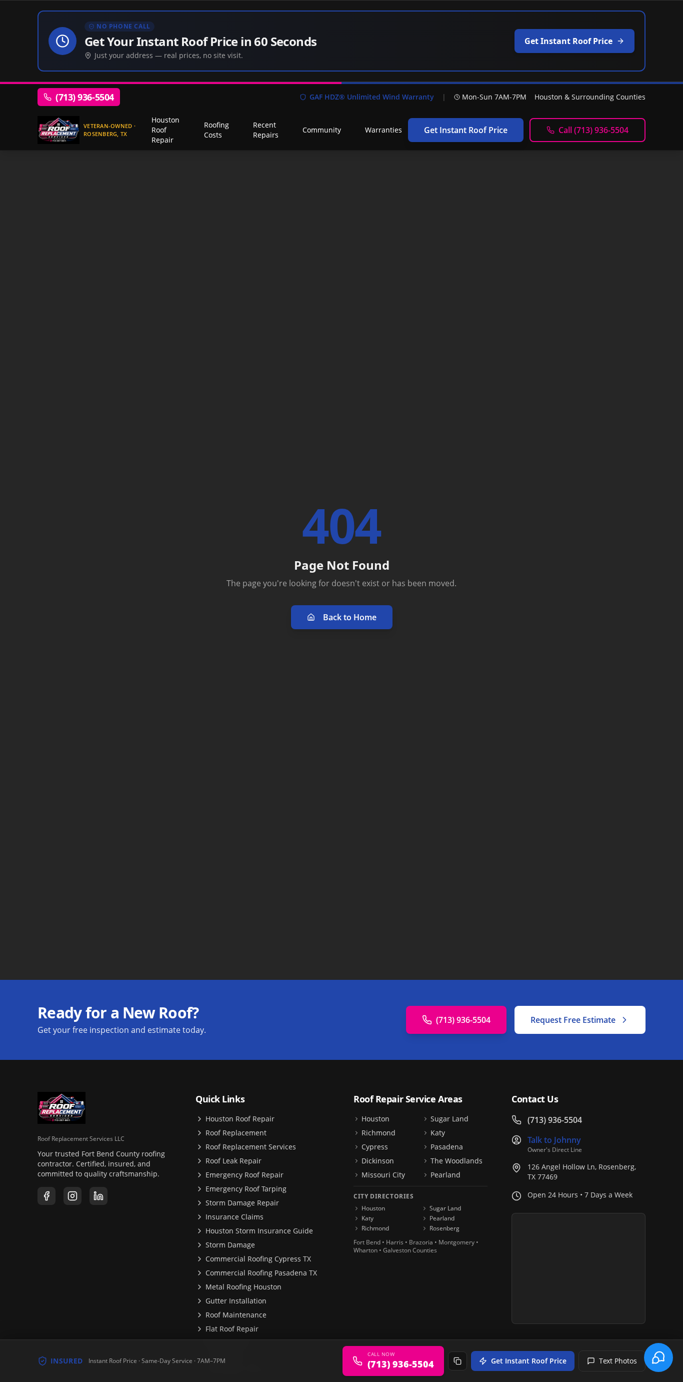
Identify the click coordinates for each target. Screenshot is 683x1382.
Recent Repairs (265, 130)
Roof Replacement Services (251, 1146)
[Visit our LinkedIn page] (99, 1196)
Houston (376, 1118)
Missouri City (383, 1174)
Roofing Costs (216, 130)
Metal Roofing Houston (244, 1286)
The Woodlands (456, 1160)
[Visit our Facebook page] (47, 1196)
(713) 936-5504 (463, 1019)
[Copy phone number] (457, 1360)
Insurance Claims (235, 1216)
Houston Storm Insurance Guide (259, 1230)
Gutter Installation (236, 1300)
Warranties (383, 130)
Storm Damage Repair (242, 1202)
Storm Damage (230, 1244)
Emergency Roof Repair (245, 1174)
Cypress (375, 1146)
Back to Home (349, 617)
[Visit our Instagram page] (73, 1196)
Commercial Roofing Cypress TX (258, 1258)
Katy (437, 1132)
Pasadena (446, 1146)
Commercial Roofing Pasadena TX (261, 1272)
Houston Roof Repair (166, 130)
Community (321, 130)
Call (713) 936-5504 (593, 130)
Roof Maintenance (236, 1314)
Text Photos (618, 1360)
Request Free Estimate (573, 1019)
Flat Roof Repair (232, 1328)
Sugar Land (449, 1118)
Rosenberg (445, 1228)
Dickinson (378, 1160)
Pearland (445, 1174)
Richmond (379, 1132)
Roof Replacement (236, 1132)
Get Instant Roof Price (528, 1360)
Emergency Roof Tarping (246, 1188)
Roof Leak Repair (234, 1160)
